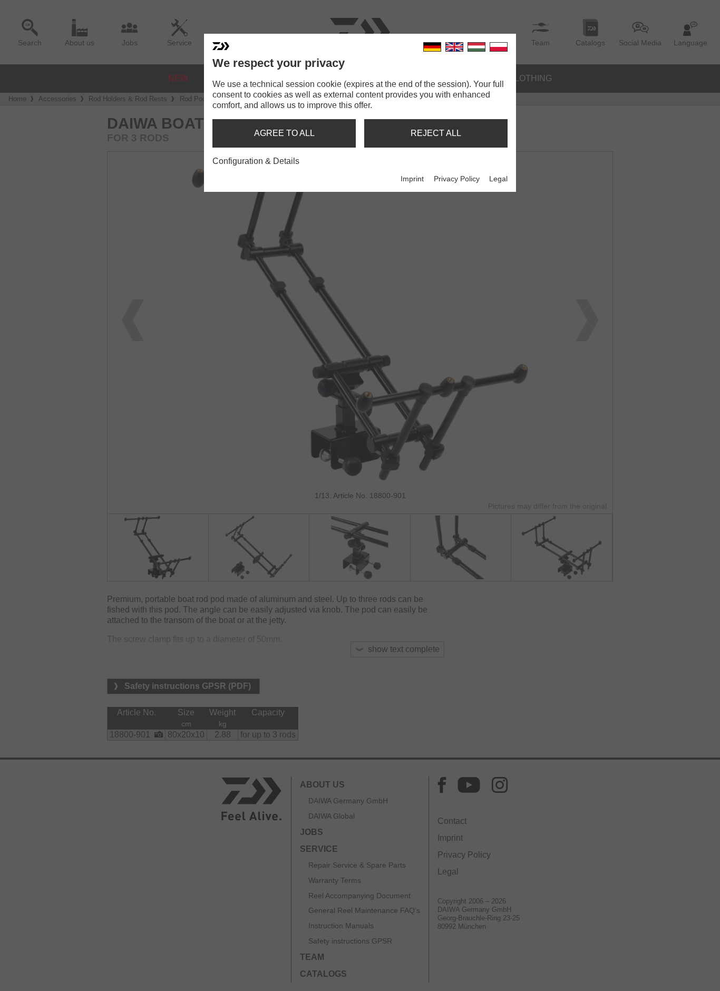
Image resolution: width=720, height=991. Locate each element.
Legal (498, 178)
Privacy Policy (457, 178)
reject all (436, 133)
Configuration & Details (255, 161)
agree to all (284, 133)
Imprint (412, 178)
